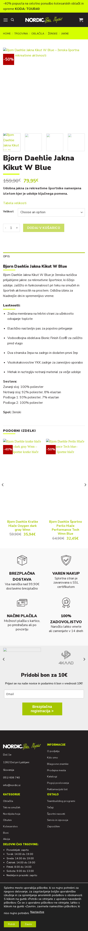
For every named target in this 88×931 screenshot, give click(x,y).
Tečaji (50, 807)
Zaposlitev (53, 826)
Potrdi (11, 924)
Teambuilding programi (61, 801)
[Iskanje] (12, 20)
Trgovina (21, 33)
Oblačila (37, 33)
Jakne (65, 33)
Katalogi (52, 776)
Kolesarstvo (10, 826)
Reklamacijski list (57, 789)
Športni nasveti (56, 814)
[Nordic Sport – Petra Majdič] (44, 20)
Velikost (8, 211)
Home (7, 33)
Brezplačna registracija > (42, 709)
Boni (6, 833)
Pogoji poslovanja (58, 783)
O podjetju (53, 751)
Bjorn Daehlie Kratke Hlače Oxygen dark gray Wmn (22, 526)
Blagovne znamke (57, 764)
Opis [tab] (6, 256)
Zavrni (28, 924)
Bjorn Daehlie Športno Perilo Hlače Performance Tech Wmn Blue (65, 528)
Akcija (6, 839)
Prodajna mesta (56, 770)
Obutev (7, 820)
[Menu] (5, 20)
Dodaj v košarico (43, 228)
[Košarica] (81, 20)
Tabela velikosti (14, 203)
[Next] (78, 89)
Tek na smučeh (11, 807)
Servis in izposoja (57, 820)
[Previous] (10, 89)
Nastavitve (37, 912)
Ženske (53, 33)
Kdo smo (52, 757)
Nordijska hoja (11, 814)
